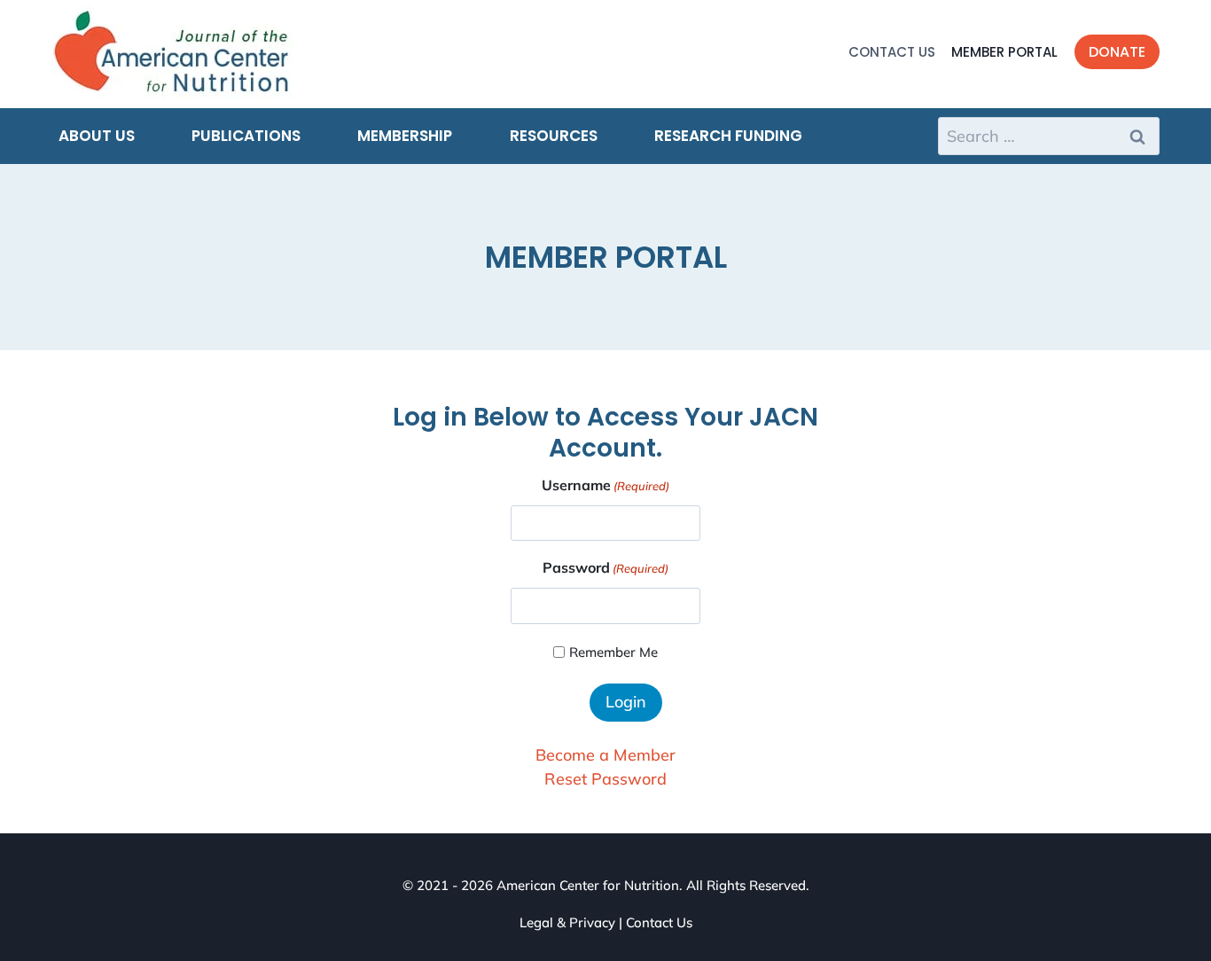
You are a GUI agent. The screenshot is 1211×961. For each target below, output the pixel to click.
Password (605, 567)
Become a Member (605, 755)
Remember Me (613, 652)
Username (605, 485)
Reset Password (605, 779)
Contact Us (891, 52)
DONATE (1117, 52)
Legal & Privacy (567, 922)
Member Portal (1004, 52)
